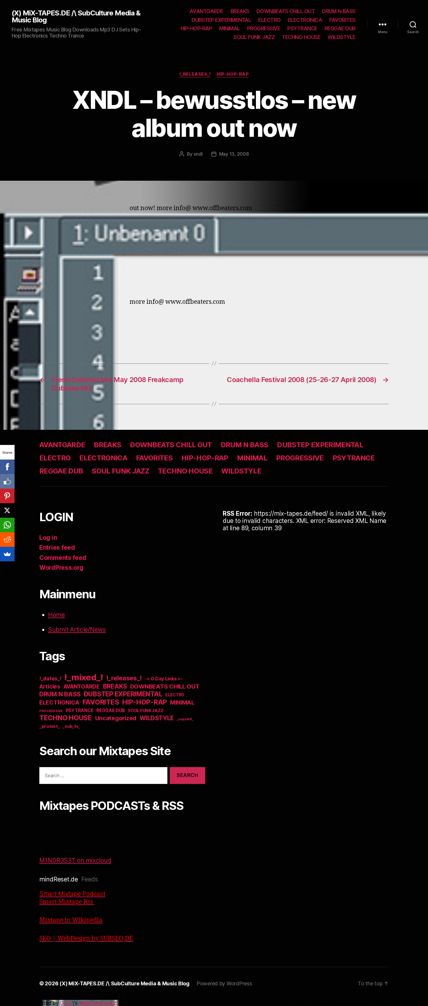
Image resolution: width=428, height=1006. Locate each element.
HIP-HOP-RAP (196, 28)
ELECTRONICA (305, 20)
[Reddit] (7, 539)
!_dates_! (50, 678)
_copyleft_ (185, 719)
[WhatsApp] (7, 525)
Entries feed (57, 547)
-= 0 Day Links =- (164, 679)
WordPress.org (61, 567)
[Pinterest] (7, 496)
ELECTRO (269, 20)
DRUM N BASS (339, 11)
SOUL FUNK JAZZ (254, 37)
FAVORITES (342, 20)
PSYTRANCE (302, 28)
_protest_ (49, 726)
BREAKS (240, 11)
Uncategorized (116, 718)
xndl (198, 154)
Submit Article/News (77, 629)
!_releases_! (195, 74)
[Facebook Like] (7, 481)
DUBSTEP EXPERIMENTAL (221, 20)
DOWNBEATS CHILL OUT (286, 11)
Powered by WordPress (224, 983)
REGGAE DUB (340, 28)
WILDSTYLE (342, 37)
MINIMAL (229, 28)
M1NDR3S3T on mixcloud (75, 860)
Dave (66, 1003)
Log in (48, 537)
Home (56, 614)
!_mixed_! (83, 677)
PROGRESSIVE (263, 28)
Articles (49, 686)
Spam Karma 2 (97, 1003)
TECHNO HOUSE (301, 37)
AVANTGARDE (206, 11)
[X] (7, 510)
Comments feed (62, 557)
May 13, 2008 (234, 154)
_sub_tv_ (71, 726)
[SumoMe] (7, 554)
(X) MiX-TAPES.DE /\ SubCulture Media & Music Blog (76, 17)
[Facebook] (7, 466)
